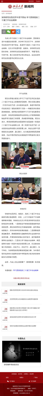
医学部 (20, 374)
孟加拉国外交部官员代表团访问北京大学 (23, 317)
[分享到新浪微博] (13, 31)
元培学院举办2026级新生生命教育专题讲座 (24, 299)
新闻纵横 (9, 13)
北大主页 (31, 1)
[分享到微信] (8, 31)
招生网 (32, 374)
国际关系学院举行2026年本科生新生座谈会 (24, 290)
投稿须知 (12, 391)
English (38, 1)
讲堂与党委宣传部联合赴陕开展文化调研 (23, 326)
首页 (3, 13)
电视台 (21, 377)
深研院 (26, 374)
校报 (7, 377)
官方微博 (33, 381)
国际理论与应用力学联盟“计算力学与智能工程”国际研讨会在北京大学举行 (25, 309)
